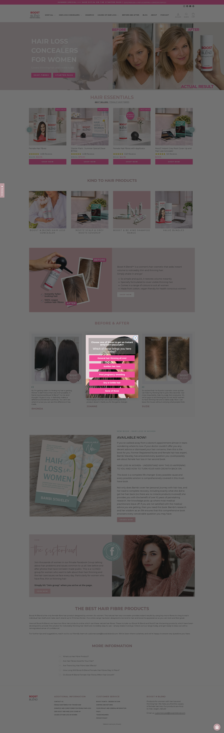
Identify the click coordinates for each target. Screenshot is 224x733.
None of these (112, 391)
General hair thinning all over (112, 358)
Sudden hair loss (112, 366)
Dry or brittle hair (112, 383)
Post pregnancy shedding (112, 374)
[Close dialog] (135, 338)
